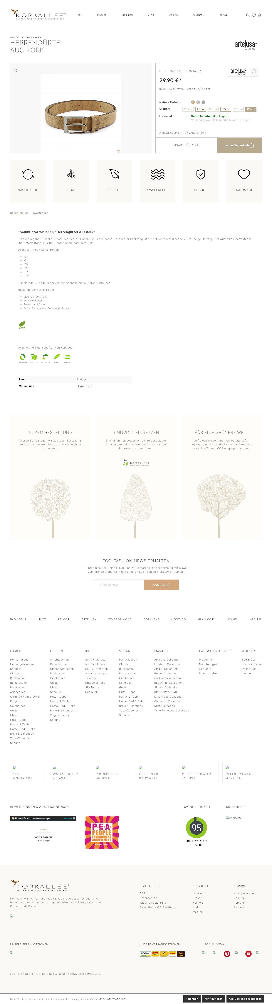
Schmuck (56, 691)
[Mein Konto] (258, 15)
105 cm (225, 109)
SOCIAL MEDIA (214, 944)
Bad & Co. (248, 659)
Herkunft (205, 668)
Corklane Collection (167, 678)
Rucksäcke (17, 678)
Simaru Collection (166, 687)
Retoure (239, 907)
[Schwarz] (203, 102)
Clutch (14, 673)
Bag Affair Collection (168, 682)
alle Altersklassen (97, 673)
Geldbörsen (18, 705)
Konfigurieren (213, 998)
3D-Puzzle (92, 687)
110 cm (238, 109)
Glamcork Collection (168, 701)
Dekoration (249, 668)
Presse (197, 898)
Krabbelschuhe (95, 682)
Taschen (91, 678)
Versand (239, 902)
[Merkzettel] (253, 15)
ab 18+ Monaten (96, 664)
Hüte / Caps (18, 719)
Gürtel (14, 710)
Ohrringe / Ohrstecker (25, 696)
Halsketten (17, 687)
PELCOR (63, 619)
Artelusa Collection (167, 659)
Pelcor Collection (166, 673)
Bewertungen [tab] (39, 212)
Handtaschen (128, 659)
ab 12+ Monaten (96, 659)
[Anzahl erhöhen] (197, 145)
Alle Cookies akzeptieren (245, 998)
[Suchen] (247, 15)
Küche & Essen (252, 664)
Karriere (198, 902)
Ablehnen (192, 998)
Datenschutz (148, 898)
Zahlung (239, 898)
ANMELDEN (161, 584)
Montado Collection (167, 664)
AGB (142, 893)
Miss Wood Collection (168, 696)
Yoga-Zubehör (19, 738)
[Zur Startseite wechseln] (38, 14)
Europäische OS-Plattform (157, 907)
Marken (198, 911)
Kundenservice (244, 893)
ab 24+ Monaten (96, 668)
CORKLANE (151, 619)
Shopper (15, 668)
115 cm (251, 109)
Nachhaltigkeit (209, 664)
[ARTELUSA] (246, 47)
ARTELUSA (89, 619)
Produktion (206, 659)
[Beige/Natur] (193, 102)
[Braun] (198, 102)
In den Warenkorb (238, 145)
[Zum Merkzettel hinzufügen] (15, 71)
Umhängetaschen (22, 664)
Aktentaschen (59, 659)
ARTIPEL (256, 619)
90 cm (188, 109)
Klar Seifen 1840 (165, 691)
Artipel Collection (166, 668)
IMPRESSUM (94, 974)
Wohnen (247, 673)
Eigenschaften (209, 673)
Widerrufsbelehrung (153, 902)
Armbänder (17, 691)
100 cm (213, 109)
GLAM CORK (206, 619)
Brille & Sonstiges (22, 733)
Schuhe (15, 742)
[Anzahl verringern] (188, 145)
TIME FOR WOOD (120, 619)
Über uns (199, 893)
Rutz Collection (164, 705)
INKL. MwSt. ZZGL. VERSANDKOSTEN (185, 89)
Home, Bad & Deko (22, 729)
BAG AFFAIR (18, 619)
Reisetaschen (19, 682)
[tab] (19, 213)
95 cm (200, 109)
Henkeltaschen (20, 659)
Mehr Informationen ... (114, 998)
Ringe (14, 701)
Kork (196, 907)
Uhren (14, 715)
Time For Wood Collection (171, 710)
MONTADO (178, 619)
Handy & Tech (19, 724)
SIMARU (232, 619)
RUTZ (42, 619)
